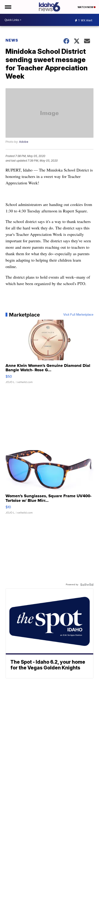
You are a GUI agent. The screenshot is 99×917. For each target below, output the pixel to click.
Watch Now (86, 7)
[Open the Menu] (7, 7)
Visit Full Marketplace (78, 314)
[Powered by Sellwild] (86, 584)
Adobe (23, 141)
